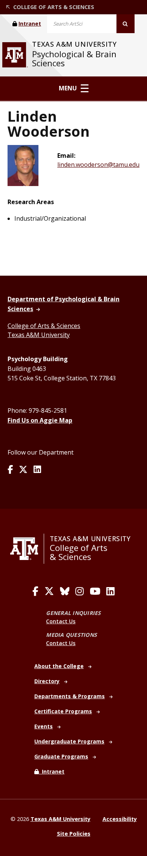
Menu (68, 88)
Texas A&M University (39, 335)
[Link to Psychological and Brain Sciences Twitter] (23, 470)
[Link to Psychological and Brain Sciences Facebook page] (10, 470)
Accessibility (120, 818)
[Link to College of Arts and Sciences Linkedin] (110, 591)
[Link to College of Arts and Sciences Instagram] (79, 591)
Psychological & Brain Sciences (74, 58)
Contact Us (60, 621)
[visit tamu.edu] (15, 54)
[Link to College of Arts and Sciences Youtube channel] (95, 591)
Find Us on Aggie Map (40, 420)
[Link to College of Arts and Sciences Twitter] (49, 591)
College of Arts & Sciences (44, 326)
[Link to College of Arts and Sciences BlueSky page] (64, 591)
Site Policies (73, 833)
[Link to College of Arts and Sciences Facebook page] (35, 591)
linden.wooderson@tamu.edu (98, 164)
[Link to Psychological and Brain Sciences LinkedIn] (37, 470)
